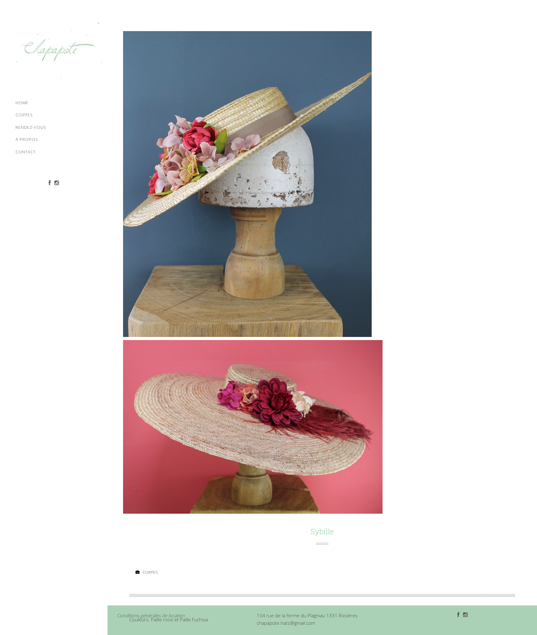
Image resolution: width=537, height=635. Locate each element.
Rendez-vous (31, 127)
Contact (26, 152)
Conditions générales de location (151, 615)
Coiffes (24, 115)
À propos (27, 139)
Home (22, 102)
